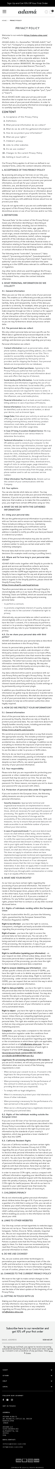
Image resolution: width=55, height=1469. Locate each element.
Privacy (28, 1353)
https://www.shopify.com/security (18, 729)
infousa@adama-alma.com (14, 1444)
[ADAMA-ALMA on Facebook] (5, 1400)
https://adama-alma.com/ (36, 35)
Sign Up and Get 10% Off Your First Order (27, 3)
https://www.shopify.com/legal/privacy (20, 585)
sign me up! (48, 1340)
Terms (51, 1351)
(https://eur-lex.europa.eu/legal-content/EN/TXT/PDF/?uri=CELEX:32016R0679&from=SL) (22, 1052)
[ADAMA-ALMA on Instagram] (12, 1400)
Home (5, 20)
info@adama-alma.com (31, 1044)
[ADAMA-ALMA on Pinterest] (9, 1400)
